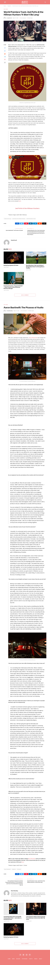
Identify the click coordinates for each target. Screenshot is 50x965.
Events (31, 958)
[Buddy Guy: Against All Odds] (14, 258)
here (23, 862)
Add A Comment (25, 295)
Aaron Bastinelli (33, 337)
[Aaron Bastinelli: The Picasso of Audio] (25, 324)
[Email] (5, 62)
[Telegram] (5, 57)
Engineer (14, 869)
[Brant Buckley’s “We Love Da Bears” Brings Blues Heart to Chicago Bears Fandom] (36, 258)
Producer (19, 869)
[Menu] (5, 2)
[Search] (45, 2)
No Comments (23, 17)
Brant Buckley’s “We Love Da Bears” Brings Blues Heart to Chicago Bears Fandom (35, 267)
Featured (6, 9)
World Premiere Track (31, 218)
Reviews (18, 958)
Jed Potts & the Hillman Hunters (27, 208)
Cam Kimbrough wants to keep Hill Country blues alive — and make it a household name (12, 918)
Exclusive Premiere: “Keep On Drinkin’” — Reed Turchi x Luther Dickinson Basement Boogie (13, 287)
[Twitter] (5, 51)
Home (9, 958)
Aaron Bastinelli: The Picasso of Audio (14, 230)
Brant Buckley (10, 310)
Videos (35, 958)
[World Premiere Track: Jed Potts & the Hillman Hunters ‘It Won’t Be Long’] (25, 31)
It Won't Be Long (7, 218)
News (13, 958)
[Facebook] (5, 48)
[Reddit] (5, 54)
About (40, 958)
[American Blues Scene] (25, 2)
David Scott (9, 17)
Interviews (24, 958)
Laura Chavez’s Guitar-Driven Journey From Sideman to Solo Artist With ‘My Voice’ (35, 918)
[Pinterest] (5, 59)
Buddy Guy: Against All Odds (11, 265)
